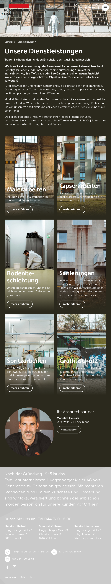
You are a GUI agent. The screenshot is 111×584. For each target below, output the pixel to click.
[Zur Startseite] (14, 9)
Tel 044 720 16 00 (54, 519)
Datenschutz (28, 577)
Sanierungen (77, 273)
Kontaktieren (86, 7)
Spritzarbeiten (26, 361)
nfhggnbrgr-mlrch (31, 551)
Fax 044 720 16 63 (23, 559)
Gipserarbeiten (80, 186)
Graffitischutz (78, 361)
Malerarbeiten (26, 190)
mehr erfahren (20, 209)
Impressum (11, 577)
